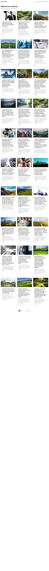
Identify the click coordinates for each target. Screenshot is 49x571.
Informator (4, 1)
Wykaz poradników (38, 1)
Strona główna (45, 1)
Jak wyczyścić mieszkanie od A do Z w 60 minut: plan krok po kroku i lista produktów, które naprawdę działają (40, 171)
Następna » (28, 310)
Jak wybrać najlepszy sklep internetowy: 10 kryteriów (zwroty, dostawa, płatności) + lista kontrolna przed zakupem (40, 24)
